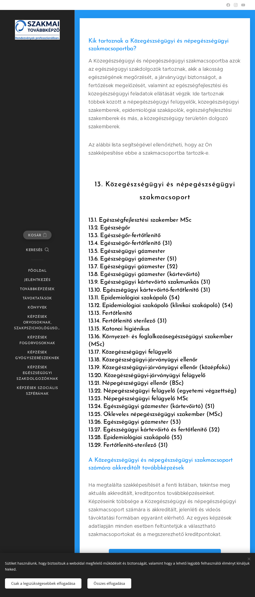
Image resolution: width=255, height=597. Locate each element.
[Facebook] (228, 5)
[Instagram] (236, 5)
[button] (37, 250)
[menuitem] (37, 271)
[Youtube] (243, 5)
